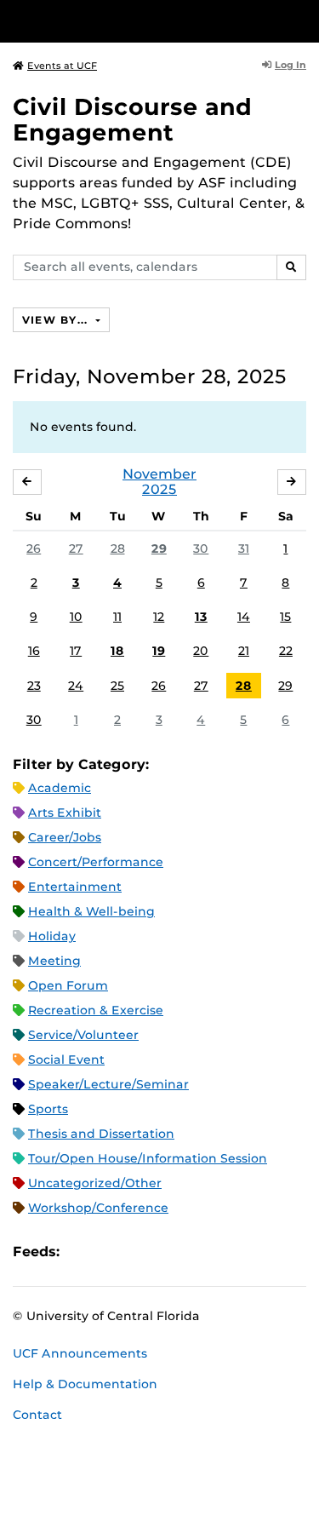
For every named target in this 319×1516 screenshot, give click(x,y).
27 (76, 548)
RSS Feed (139, 1251)
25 (117, 685)
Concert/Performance (95, 862)
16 (34, 650)
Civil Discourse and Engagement (132, 119)
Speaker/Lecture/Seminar (108, 1084)
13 (201, 616)
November (159, 474)
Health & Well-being (91, 911)
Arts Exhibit (64, 812)
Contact (37, 1414)
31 (243, 548)
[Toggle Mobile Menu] (302, 20)
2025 (159, 489)
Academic (59, 787)
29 (159, 548)
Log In (290, 65)
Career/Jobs (64, 837)
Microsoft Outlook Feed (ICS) (110, 1251)
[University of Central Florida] (129, 21)
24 (75, 685)
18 (117, 650)
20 (200, 650)
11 (117, 616)
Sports (48, 1109)
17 (76, 650)
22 (286, 650)
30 (200, 548)
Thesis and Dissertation (101, 1133)
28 (118, 548)
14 (243, 616)
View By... (57, 319)
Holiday (52, 936)
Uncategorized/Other (95, 1183)
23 (34, 685)
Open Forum (68, 985)
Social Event (66, 1059)
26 (33, 548)
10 (76, 616)
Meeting (54, 960)
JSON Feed (197, 1251)
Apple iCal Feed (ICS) (81, 1251)
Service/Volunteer (83, 1034)
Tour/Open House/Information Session (147, 1158)
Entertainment (75, 886)
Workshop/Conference (98, 1207)
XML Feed (168, 1251)
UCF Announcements (80, 1353)
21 (243, 650)
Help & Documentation (85, 1384)
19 (158, 650)
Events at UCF (62, 66)
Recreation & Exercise (95, 1010)
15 (285, 616)
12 (158, 616)
